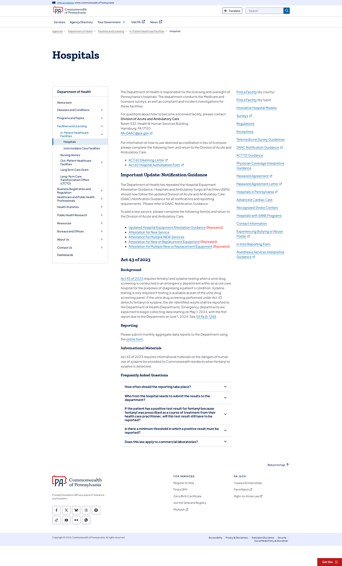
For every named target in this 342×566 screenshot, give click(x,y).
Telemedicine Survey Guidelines (261, 139)
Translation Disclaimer (263, 537)
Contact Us (64, 247)
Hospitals (70, 141)
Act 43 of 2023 (132, 278)
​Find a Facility (247, 92)
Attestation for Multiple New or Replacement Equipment (170, 246)
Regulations (245, 123)
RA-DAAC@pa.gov (137, 133)
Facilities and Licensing (72, 126)
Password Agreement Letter (259, 184)
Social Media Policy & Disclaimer (271, 540)
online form (134, 339)
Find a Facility (247, 100)
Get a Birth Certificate (187, 496)
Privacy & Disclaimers (237, 537)
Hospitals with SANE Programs (259, 215)
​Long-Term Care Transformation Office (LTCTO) (74, 180)
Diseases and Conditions (73, 110)
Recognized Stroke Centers (257, 207)
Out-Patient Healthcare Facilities (75, 162)
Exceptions (245, 131)
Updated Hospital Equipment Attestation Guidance (167, 227)
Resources (64, 223)
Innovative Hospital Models (257, 108)
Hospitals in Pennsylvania (257, 192)
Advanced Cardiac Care (255, 200)
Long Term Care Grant (74, 169)
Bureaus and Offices (70, 231)
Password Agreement (255, 176)
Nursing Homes (70, 155)
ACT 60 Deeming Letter (148, 160)
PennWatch (241, 489)
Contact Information (252, 223)
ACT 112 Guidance (250, 155)
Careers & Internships (248, 483)
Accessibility (215, 537)
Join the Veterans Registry (189, 502)
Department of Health (74, 92)
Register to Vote (183, 483)
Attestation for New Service (149, 232)
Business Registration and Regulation (74, 190)
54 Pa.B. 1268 (206, 316)
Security (282, 537)
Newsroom (64, 102)
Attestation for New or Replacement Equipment (164, 242)
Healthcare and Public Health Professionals (76, 198)
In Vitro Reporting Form (254, 244)
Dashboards (65, 255)
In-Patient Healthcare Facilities (74, 134)
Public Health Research (72, 215)
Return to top (276, 465)
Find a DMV (180, 489)
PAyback (179, 509)
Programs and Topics (70, 118)
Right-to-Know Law (246, 496)
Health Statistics (68, 207)
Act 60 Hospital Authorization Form (156, 165)
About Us (63, 239)
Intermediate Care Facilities (82, 148)
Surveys (244, 116)
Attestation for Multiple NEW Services (156, 237)
